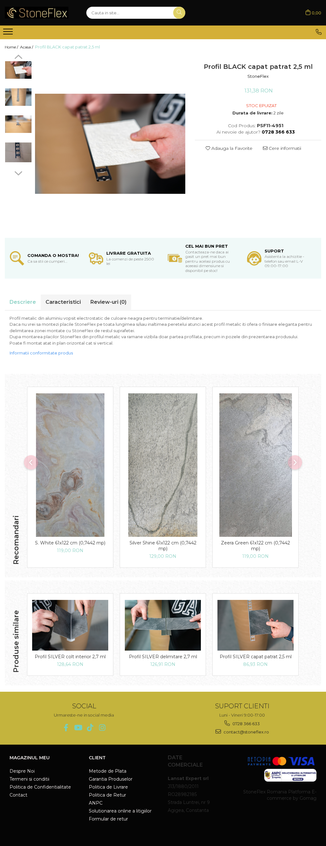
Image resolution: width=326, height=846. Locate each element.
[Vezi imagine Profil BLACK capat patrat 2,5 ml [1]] (18, 97)
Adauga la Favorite (231, 148)
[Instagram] (102, 727)
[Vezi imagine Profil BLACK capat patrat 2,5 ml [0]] (18, 70)
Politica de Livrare (108, 787)
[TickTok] (90, 727)
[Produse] (8, 33)
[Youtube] (77, 727)
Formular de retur (108, 819)
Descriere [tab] (23, 302)
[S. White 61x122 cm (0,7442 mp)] (70, 465)
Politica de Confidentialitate (40, 787)
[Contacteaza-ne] (318, 32)
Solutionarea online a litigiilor (120, 811)
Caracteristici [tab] (63, 302)
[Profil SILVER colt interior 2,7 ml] (70, 625)
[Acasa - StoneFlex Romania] (36, 12)
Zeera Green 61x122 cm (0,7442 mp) (255, 545)
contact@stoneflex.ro (246, 731)
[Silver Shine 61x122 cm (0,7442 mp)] (163, 465)
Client (97, 758)
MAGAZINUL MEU (30, 758)
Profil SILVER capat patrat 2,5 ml (256, 657)
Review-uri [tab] (108, 302)
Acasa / (27, 47)
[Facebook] (65, 727)
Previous (18, 58)
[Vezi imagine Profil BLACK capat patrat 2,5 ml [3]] (18, 152)
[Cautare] (179, 13)
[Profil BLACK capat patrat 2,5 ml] (110, 144)
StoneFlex (258, 76)
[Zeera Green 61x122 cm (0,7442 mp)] (255, 465)
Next (18, 172)
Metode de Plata (107, 771)
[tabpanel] (110, 144)
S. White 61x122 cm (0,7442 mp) (70, 543)
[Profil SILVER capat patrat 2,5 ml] (255, 625)
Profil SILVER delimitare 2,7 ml (163, 657)
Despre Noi (22, 771)
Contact (18, 795)
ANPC (96, 803)
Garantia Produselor (110, 779)
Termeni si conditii (29, 779)
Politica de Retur (107, 795)
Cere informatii (284, 148)
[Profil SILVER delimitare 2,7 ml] (163, 625)
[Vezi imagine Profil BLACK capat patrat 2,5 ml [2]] (18, 124)
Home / (12, 47)
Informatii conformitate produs (41, 352)
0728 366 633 (245, 723)
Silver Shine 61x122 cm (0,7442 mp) (163, 545)
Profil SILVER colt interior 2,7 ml (70, 657)
